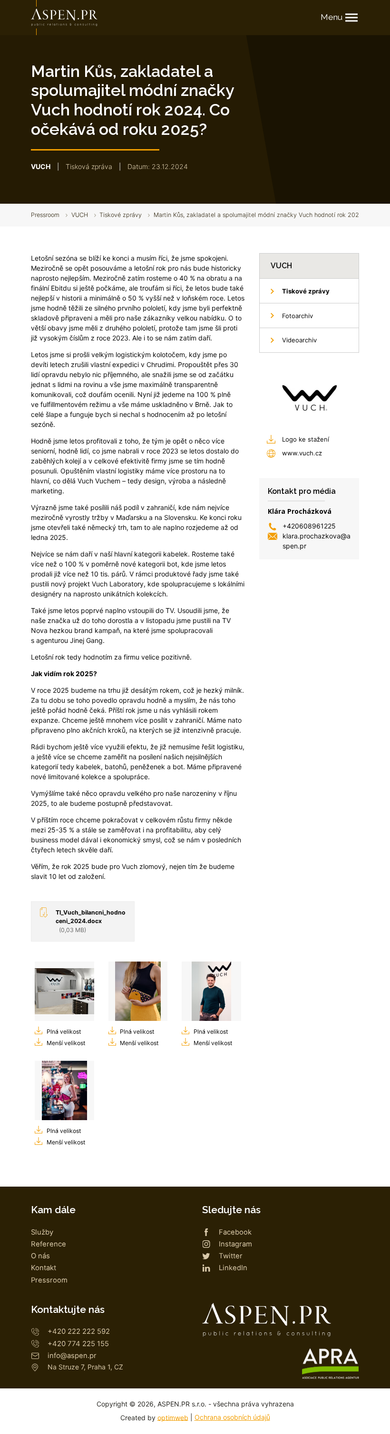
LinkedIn (233, 1268)
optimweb (172, 1417)
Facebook (235, 1232)
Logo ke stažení (305, 439)
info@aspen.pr (72, 1355)
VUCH (79, 214)
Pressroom (45, 214)
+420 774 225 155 (78, 1344)
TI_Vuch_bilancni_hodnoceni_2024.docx (91, 921)
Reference (48, 1244)
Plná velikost (64, 1031)
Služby (42, 1232)
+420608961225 (309, 526)
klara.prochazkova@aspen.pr (317, 541)
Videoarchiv (299, 340)
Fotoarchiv (297, 316)
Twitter (231, 1256)
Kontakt (43, 1268)
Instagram (235, 1244)
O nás (40, 1256)
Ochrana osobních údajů (232, 1417)
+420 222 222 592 (79, 1331)
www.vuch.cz (302, 453)
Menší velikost (66, 1043)
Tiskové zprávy (120, 214)
